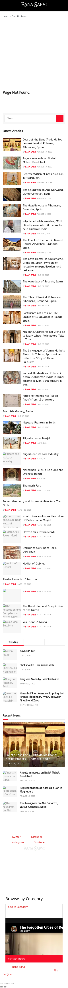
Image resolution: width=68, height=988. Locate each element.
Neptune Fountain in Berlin (39, 422)
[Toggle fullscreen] (8, 983)
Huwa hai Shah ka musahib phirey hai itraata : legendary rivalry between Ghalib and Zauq (41, 697)
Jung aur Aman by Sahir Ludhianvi (39, 679)
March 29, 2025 (44, 490)
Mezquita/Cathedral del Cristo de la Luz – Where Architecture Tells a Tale (44, 335)
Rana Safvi (30, 152)
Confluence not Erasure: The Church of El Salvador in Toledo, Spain (43, 316)
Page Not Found (19, 16)
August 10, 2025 (44, 152)
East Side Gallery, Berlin (18, 411)
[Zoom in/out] (12, 983)
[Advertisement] (34, 54)
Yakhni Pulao (27, 651)
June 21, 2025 (43, 286)
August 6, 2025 (44, 198)
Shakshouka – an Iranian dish (37, 665)
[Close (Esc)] (1, 983)
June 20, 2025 (43, 325)
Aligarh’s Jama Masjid (36, 438)
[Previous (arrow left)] (1, 986)
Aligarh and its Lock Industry (40, 454)
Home (6, 16)
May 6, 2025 (42, 443)
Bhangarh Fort (32, 485)
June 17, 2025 (43, 389)
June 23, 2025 (43, 275)
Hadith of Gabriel (34, 563)
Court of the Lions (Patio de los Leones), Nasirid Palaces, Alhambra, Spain (42, 143)
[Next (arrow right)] (5, 986)
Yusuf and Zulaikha (35, 622)
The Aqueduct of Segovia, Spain (43, 281)
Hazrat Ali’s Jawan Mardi (39, 532)
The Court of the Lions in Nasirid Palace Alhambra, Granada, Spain (43, 244)
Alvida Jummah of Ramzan (20, 579)
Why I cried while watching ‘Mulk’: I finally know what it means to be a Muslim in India (43, 225)
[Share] (5, 983)
